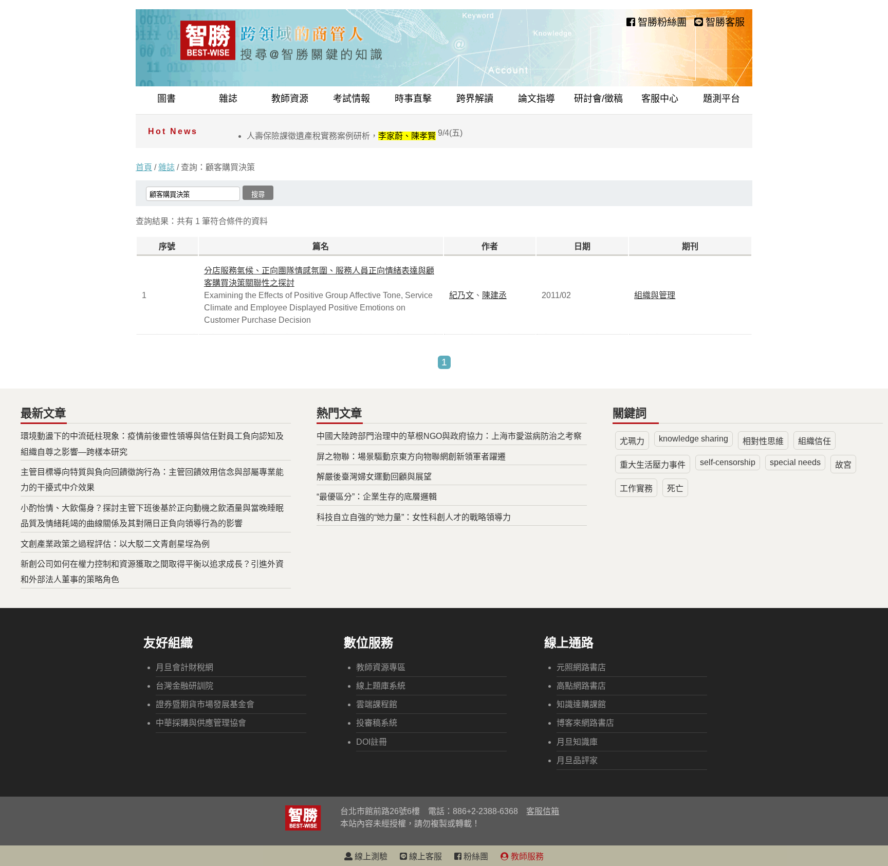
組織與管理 (654, 295)
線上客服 (424, 856)
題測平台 (721, 99)
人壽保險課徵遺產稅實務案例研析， (354, 136)
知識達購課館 (581, 704)
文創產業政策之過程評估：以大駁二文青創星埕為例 (115, 544)
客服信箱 (542, 811)
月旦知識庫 (577, 742)
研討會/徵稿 (598, 99)
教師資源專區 (380, 667)
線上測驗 (370, 856)
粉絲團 (474, 856)
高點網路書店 (581, 685)
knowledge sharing (693, 438)
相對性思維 (763, 441)
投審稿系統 (376, 722)
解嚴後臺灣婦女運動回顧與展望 (374, 476)
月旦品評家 (577, 760)
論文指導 (536, 99)
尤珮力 (632, 441)
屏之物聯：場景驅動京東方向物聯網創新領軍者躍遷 (411, 456)
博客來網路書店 (585, 722)
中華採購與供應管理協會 (201, 722)
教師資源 (289, 99)
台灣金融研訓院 (184, 685)
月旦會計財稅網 (184, 667)
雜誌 (228, 99)
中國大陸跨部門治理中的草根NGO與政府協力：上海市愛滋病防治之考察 (449, 436)
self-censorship (727, 462)
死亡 (675, 488)
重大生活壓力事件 (653, 464)
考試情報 (351, 99)
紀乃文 (461, 295)
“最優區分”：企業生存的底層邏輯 (377, 496)
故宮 (843, 464)
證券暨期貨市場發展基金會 (205, 704)
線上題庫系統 (380, 685)
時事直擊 (413, 99)
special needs (795, 462)
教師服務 (526, 856)
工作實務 (636, 488)
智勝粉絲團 (661, 22)
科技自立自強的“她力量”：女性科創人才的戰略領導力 (414, 517)
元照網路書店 (581, 667)
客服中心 (659, 99)
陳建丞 (494, 295)
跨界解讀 (474, 99)
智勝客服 (724, 22)
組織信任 (814, 441)
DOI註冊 (371, 742)
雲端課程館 (376, 704)
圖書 (166, 99)
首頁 (144, 167)
